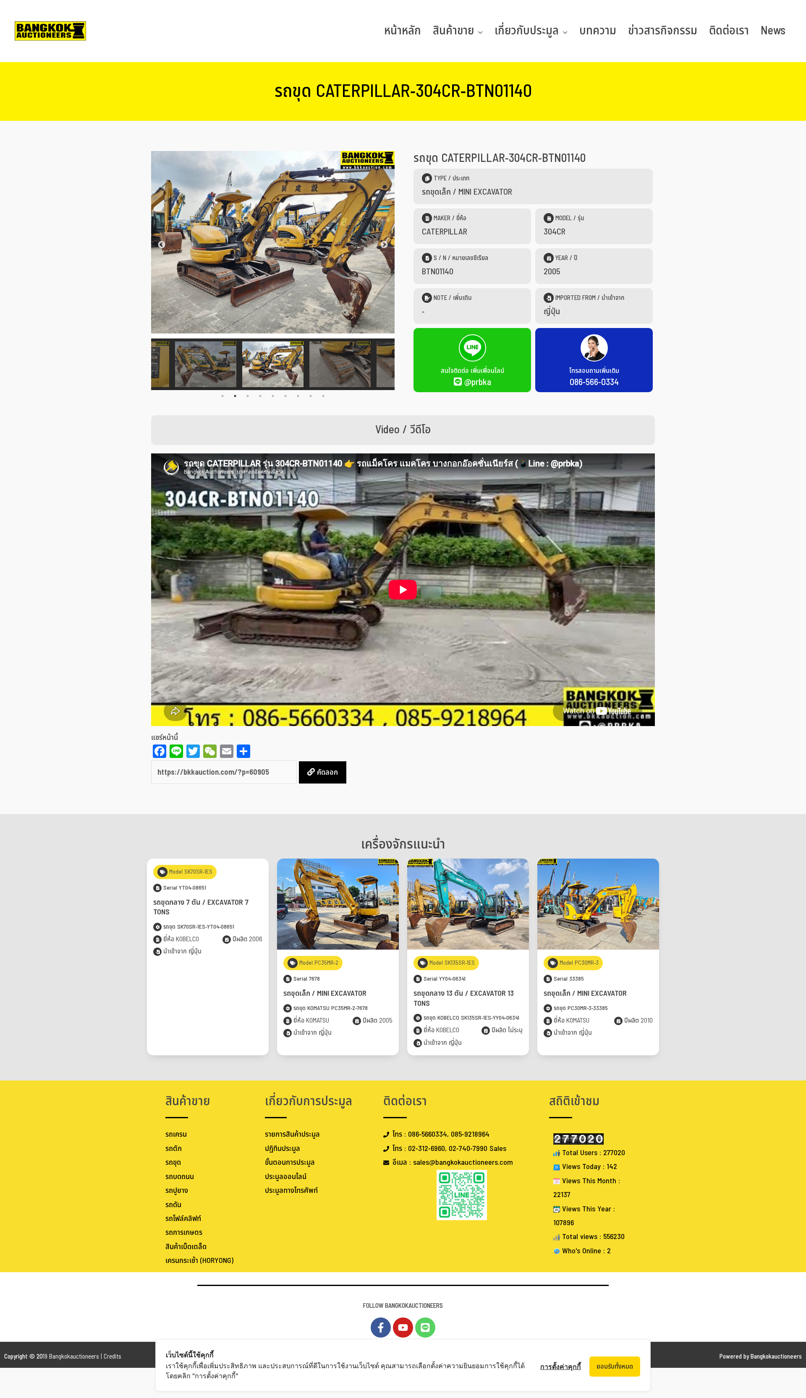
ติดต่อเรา (729, 31)
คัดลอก (326, 772)
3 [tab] (247, 396)
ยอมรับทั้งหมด (615, 1367)
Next (384, 245)
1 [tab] (222, 396)
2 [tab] (235, 396)
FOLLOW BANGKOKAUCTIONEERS (403, 1306)
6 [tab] (285, 396)
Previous (161, 245)
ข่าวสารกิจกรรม (662, 31)
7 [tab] (298, 396)
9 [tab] (323, 396)
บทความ (597, 31)
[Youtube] (403, 1327)
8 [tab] (310, 396)
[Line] (425, 1327)
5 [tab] (273, 396)
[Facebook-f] (381, 1327)
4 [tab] (260, 396)
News (773, 31)
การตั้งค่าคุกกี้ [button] (560, 1366)
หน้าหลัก (402, 31)
